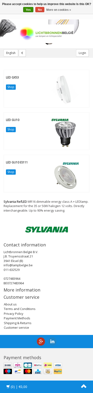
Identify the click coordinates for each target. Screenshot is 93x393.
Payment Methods (17, 318)
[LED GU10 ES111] (65, 174)
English (11, 53)
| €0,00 (19, 386)
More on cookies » (58, 10)
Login (82, 53)
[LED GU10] (65, 132)
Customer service (16, 327)
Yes (28, 10)
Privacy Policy (13, 313)
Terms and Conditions (20, 309)
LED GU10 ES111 (17, 162)
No (40, 10)
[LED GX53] (65, 89)
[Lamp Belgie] (46, 33)
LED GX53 (12, 77)
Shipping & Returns (17, 323)
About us (10, 304)
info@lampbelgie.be (18, 265)
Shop (10, 87)
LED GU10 (12, 120)
